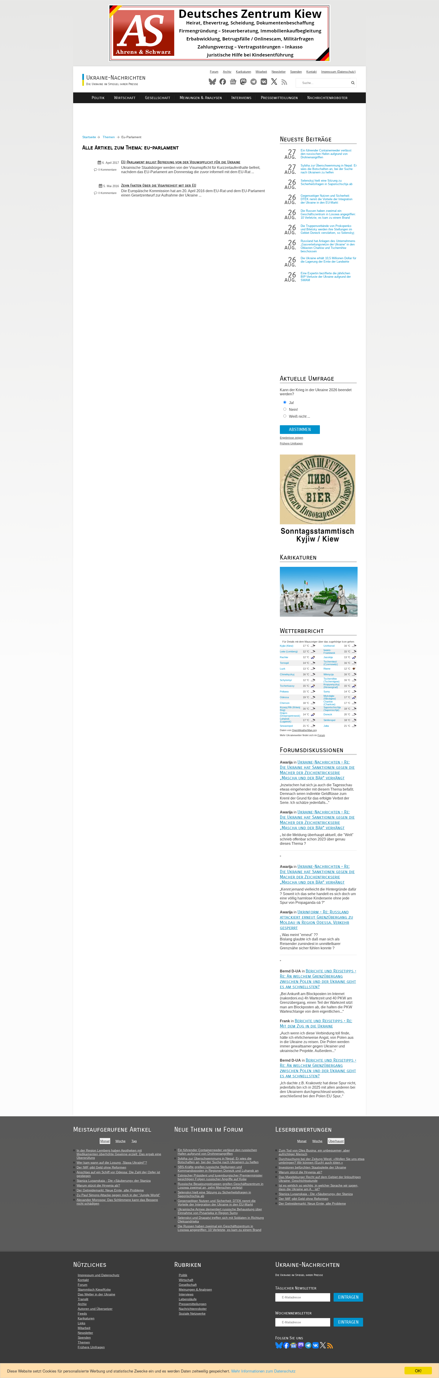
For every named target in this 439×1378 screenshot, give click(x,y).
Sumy (327, 691)
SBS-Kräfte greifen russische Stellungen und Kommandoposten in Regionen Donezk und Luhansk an (218, 1168)
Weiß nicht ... (299, 416)
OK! (418, 1370)
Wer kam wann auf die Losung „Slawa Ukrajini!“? (112, 1162)
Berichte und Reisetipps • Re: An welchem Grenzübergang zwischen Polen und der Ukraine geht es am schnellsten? (318, 978)
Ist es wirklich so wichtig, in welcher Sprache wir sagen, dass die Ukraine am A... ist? (318, 1187)
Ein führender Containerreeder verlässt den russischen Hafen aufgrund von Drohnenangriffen (326, 154)
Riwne (327, 668)
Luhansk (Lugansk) (285, 720)
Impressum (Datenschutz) (338, 71)
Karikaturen (243, 71)
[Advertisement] (219, 113)
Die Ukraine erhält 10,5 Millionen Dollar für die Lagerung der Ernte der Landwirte (328, 259)
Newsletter (279, 71)
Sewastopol (286, 725)
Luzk (282, 668)
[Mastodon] (301, 1345)
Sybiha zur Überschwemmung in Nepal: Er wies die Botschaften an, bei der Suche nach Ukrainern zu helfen (329, 169)
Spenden (296, 71)
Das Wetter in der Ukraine (96, 1294)
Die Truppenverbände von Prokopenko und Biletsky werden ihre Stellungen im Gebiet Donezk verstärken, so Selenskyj (327, 229)
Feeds (82, 1313)
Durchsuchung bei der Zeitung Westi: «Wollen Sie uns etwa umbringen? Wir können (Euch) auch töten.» (321, 1160)
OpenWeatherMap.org (304, 730)
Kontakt (311, 71)
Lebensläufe (188, 1299)
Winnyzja (329, 674)
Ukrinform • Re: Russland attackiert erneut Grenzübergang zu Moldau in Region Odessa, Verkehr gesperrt (316, 919)
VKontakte (264, 81)
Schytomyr (286, 680)
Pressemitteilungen (279, 97)
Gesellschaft (157, 97)
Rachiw (284, 657)
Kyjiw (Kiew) (286, 645)
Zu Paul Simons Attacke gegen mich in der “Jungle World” (118, 1195)
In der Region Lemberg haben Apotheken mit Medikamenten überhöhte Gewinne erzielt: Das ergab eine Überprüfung (119, 1154)
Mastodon (243, 81)
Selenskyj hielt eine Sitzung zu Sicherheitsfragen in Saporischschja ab (326, 182)
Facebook (222, 81)
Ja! (291, 403)
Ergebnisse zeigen (291, 437)
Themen (109, 137)
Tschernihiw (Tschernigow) (332, 680)
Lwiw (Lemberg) (289, 651)
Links (81, 1323)
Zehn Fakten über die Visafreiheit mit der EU (158, 185)
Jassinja (328, 657)
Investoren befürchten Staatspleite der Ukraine (312, 1167)
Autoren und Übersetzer (95, 1309)
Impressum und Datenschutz (98, 1275)
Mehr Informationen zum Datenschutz (263, 1371)
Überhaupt (336, 1141)
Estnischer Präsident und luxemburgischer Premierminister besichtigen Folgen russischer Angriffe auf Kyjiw (220, 1177)
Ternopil (284, 663)
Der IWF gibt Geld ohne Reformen (101, 1167)
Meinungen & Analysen (201, 97)
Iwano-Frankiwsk (329, 651)
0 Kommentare (107, 169)
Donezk (328, 714)
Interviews (241, 97)
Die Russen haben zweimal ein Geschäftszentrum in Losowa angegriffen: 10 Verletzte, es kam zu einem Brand (328, 214)
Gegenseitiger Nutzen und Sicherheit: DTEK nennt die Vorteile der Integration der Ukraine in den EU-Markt (326, 199)
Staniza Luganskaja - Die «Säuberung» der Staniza (114, 1180)
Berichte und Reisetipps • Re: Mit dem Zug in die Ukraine (316, 1023)
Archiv (227, 71)
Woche (120, 1141)
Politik (98, 97)
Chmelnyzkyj (287, 674)
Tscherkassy (287, 685)
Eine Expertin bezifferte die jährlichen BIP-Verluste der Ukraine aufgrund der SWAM (326, 277)
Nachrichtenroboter (327, 97)
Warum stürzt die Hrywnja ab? (98, 1185)
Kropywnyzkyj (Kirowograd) (331, 686)
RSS (284, 81)
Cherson (284, 703)
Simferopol (329, 720)
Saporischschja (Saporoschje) (332, 708)
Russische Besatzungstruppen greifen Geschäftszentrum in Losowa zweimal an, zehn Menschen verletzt (220, 1185)
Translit (83, 1299)
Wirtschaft (124, 97)
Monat (105, 1141)
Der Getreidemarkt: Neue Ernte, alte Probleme (110, 1190)
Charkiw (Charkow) (329, 703)
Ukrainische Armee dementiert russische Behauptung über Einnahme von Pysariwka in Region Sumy (220, 1211)
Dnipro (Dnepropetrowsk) (290, 714)
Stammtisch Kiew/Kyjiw (94, 1289)
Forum (214, 71)
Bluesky (212, 81)
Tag (134, 1141)
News (233, 81)
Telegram (253, 81)
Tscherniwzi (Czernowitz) (331, 663)
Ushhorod (329, 645)
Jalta (326, 725)
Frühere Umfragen (291, 443)
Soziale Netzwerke (192, 1313)
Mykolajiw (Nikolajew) (330, 697)
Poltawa (284, 691)
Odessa (284, 697)
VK (315, 1345)
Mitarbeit (261, 71)
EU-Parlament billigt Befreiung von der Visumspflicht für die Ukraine (180, 162)
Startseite (89, 137)
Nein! (293, 410)
